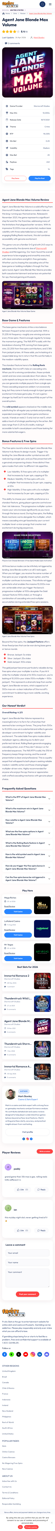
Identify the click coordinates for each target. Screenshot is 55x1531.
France (5, 1394)
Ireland (5, 1405)
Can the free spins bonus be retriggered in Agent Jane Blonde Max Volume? (25, 878)
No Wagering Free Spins (12, 1463)
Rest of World (8, 1422)
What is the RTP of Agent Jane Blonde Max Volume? (25, 798)
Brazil (4, 1377)
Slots (15, 13)
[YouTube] (25, 1354)
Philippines (6, 1416)
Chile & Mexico (8, 1388)
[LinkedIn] (23, 1139)
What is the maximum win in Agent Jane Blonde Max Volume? (24, 810)
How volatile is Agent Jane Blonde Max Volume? (23, 821)
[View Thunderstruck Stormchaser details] (42, 1049)
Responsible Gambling (11, 1504)
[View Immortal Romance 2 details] (42, 981)
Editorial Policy (8, 1498)
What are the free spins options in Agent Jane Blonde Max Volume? (24, 833)
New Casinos (7, 1469)
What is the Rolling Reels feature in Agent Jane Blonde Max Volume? (25, 844)
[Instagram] (27, 1139)
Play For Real (39, 178)
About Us (7, 1476)
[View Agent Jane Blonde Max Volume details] (42, 1026)
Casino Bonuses (8, 1457)
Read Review (9, 906)
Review (22, 13)
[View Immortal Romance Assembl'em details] (42, 1072)
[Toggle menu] (50, 4)
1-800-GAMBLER (10, 1342)
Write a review (45, 1151)
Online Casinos (8, 1452)
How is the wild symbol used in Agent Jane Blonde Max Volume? (25, 855)
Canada (5, 1382)
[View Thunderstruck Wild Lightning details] (42, 1004)
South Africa (7, 1428)
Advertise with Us (9, 1481)
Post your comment (27, 1294)
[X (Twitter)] (18, 1354)
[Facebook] (31, 1139)
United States (7, 1434)
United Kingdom (9, 1371)
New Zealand (7, 1411)
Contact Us (6, 1487)
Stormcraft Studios (42, 106)
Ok (20, 1527)
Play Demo (15, 178)
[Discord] (46, 1354)
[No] (51, 1522)
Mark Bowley (39, 37)
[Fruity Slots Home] (27, 1313)
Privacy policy (31, 1527)
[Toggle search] (42, 4)
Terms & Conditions (10, 1492)
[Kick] (11, 1354)
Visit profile (27, 1132)
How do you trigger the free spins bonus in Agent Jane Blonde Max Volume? (25, 867)
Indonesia (6, 1399)
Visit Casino (18, 912)
